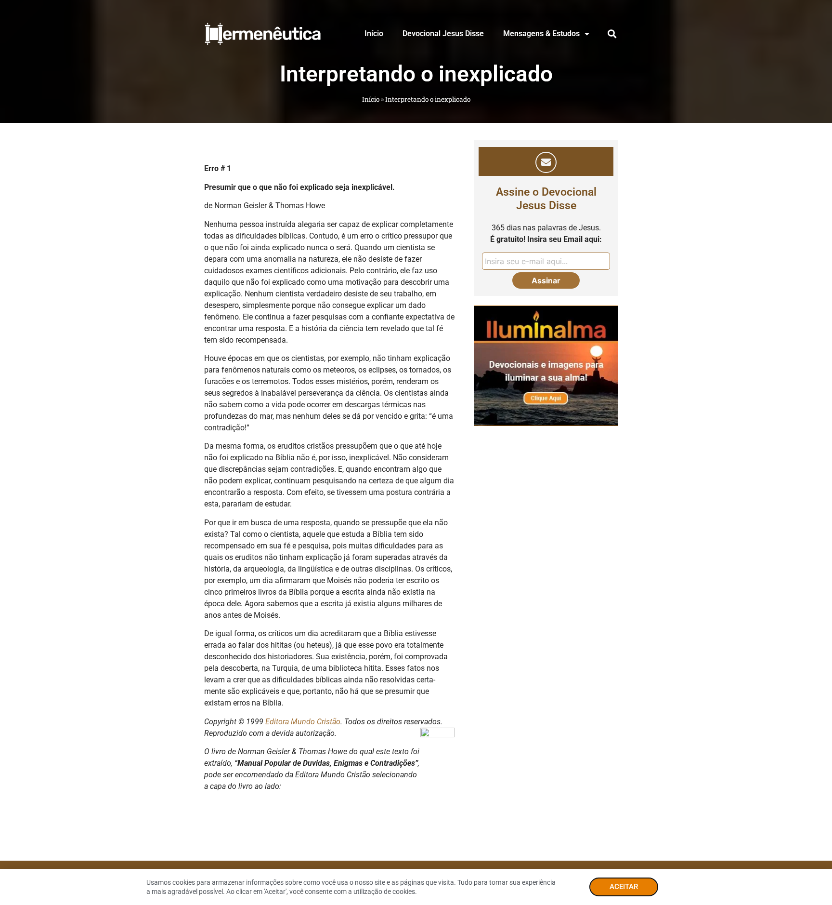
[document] (416, 452)
